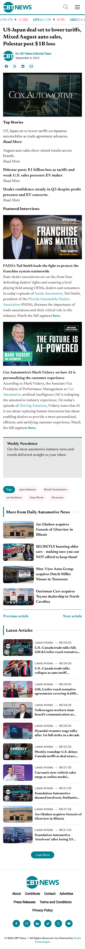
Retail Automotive (55, 489)
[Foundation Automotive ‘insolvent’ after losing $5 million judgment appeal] (18, 835)
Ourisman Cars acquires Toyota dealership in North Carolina (57, 597)
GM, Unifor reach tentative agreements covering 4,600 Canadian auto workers (55, 692)
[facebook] (16, 923)
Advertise (66, 894)
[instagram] (27, 923)
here (56, 316)
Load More (42, 855)
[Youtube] (69, 923)
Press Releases (24, 902)
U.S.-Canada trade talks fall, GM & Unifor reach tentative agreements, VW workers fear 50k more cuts (57, 650)
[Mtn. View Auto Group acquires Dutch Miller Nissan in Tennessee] (18, 574)
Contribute (32, 894)
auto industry (27, 489)
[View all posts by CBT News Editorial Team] (9, 56)
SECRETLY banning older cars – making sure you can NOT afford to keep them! (57, 552)
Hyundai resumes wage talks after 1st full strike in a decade (57, 733)
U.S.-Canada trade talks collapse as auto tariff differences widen (52, 671)
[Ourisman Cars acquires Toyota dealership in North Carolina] (18, 597)
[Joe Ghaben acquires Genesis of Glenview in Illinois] (18, 529)
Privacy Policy (42, 910)
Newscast (58, 497)
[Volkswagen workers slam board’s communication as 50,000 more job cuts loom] (18, 710)
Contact (49, 894)
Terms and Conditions (56, 902)
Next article (72, 616)
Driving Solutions (33, 406)
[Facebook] (6, 66)
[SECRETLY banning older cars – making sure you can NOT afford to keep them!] (18, 552)
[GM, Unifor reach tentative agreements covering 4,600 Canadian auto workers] (18, 689)
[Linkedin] (23, 66)
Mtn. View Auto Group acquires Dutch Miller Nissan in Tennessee (54, 574)
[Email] (31, 66)
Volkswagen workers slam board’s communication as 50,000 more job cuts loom (55, 713)
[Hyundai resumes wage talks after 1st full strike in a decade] (18, 731)
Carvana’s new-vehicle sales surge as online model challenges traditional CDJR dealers (56, 775)
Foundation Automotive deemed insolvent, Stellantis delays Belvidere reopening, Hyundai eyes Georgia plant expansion (56, 796)
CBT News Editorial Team (35, 53)
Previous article (15, 616)
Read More (12, 142)
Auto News (37, 497)
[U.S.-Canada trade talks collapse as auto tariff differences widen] (18, 668)
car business (14, 497)
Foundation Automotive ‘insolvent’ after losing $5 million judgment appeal (54, 838)
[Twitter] (58, 923)
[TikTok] (48, 923)
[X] (14, 66)
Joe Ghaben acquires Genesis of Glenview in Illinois (54, 530)
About (16, 894)
